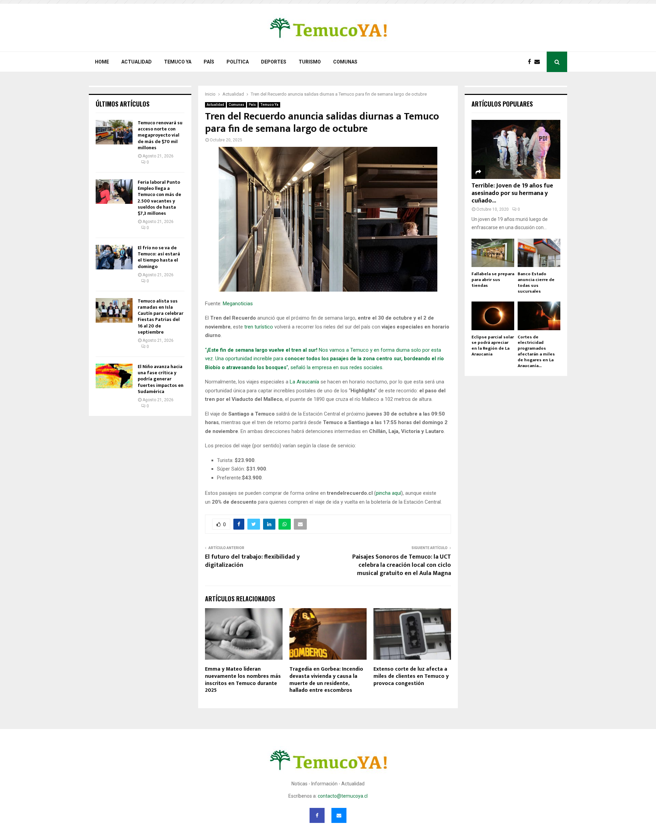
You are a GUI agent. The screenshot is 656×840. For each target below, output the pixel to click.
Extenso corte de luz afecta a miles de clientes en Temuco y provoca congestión (411, 676)
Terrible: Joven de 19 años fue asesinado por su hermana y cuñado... (512, 193)
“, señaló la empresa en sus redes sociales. (334, 367)
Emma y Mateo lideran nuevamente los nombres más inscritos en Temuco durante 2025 (243, 679)
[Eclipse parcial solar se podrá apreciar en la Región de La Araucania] (493, 316)
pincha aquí (388, 493)
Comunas (345, 62)
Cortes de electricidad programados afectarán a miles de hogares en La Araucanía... (536, 351)
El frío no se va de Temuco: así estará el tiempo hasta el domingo (159, 257)
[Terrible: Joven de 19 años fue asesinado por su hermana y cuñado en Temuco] (516, 149)
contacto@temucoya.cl (343, 796)
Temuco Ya (177, 62)
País (209, 62)
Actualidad (136, 62)
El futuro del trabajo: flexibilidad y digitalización (252, 561)
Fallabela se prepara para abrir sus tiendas (493, 279)
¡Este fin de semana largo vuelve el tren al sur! (262, 350)
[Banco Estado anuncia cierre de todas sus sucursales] (539, 253)
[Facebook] (531, 62)
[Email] (538, 62)
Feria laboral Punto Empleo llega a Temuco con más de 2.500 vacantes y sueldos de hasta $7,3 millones (159, 197)
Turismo (310, 62)
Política (238, 62)
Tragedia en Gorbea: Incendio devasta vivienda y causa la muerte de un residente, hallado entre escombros (326, 679)
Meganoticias (238, 303)
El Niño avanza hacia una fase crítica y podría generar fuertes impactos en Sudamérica (160, 379)
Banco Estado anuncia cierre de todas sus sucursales (536, 282)
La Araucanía (304, 382)
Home (102, 62)
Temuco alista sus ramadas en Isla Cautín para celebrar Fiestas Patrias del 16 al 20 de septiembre (160, 316)
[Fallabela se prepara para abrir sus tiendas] (493, 253)
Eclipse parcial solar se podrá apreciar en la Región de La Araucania (493, 345)
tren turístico (258, 327)
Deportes (273, 62)
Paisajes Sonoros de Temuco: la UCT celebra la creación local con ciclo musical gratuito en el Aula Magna (401, 565)
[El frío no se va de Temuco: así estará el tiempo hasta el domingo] (114, 257)
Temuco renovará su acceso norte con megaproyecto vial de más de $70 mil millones (160, 135)
